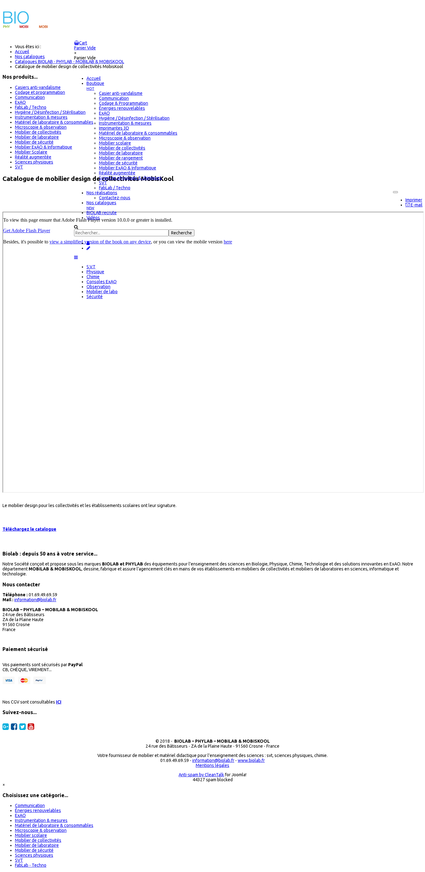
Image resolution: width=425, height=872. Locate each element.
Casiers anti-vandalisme (38, 87)
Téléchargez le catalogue (29, 529)
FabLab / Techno (30, 107)
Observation (98, 286)
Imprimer (413, 199)
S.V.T (91, 266)
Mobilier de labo (102, 291)
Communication (30, 97)
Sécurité (94, 296)
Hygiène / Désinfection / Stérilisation (50, 112)
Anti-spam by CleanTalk (201, 774)
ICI (58, 701)
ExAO (20, 102)
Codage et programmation (40, 92)
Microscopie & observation (41, 127)
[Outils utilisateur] (395, 192)
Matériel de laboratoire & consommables (54, 122)
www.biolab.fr (251, 760)
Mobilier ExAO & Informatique (43, 147)
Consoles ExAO (101, 281)
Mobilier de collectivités (38, 132)
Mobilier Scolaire (31, 152)
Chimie (93, 276)
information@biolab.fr (35, 599)
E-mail (416, 204)
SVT (19, 166)
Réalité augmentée (33, 157)
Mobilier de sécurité (34, 142)
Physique (95, 271)
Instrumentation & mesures (41, 117)
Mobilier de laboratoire (37, 137)
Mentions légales (212, 765)
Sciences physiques (34, 161)
